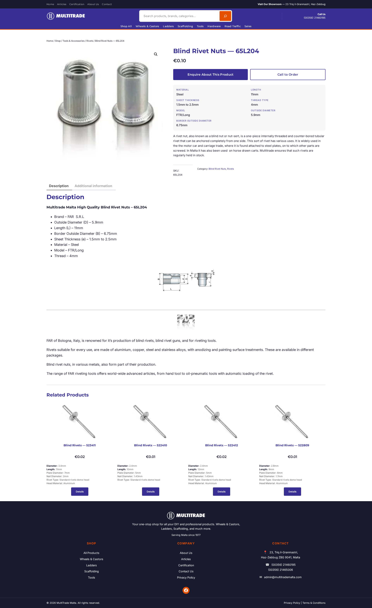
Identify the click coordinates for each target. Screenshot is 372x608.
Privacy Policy (186, 577)
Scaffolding (91, 571)
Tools (91, 577)
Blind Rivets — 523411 (80, 445)
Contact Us (186, 571)
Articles (186, 559)
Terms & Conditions (314, 602)
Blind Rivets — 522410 (150, 445)
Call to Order (287, 74)
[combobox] (179, 16)
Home (49, 40)
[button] (155, 54)
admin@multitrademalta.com (283, 577)
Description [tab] (59, 186)
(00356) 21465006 (280, 569)
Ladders (91, 565)
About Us (186, 552)
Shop (58, 40)
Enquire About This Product (211, 74)
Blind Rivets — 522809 (292, 445)
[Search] (225, 16)
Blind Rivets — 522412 (221, 445)
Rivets (89, 40)
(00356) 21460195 (315, 17)
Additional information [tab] (93, 186)
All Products (91, 552)
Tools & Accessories (73, 40)
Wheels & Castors (91, 559)
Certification (186, 565)
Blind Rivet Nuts (217, 168)
